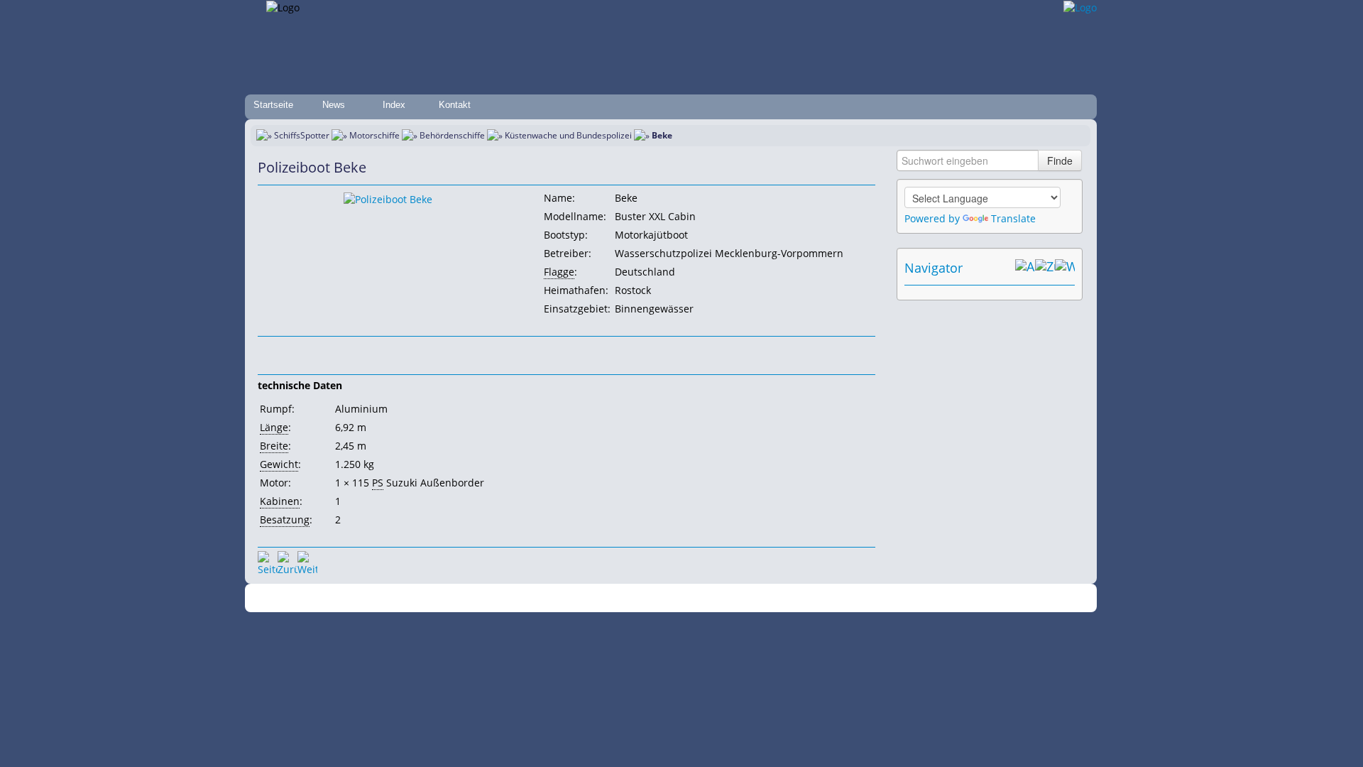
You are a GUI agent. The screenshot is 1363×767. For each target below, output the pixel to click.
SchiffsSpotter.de (476, 598)
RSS (876, 598)
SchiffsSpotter (301, 135)
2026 (429, 598)
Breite (274, 445)
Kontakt (455, 104)
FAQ (738, 598)
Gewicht (279, 464)
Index (394, 104)
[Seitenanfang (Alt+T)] (268, 561)
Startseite (273, 104)
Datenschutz (598, 598)
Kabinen (280, 501)
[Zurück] (287, 561)
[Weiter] (307, 561)
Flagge (559, 271)
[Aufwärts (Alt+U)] (1025, 268)
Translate (1013, 218)
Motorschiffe (374, 135)
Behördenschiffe (452, 135)
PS (377, 482)
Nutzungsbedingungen (676, 598)
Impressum (541, 598)
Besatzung (285, 519)
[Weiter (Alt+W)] (1065, 268)
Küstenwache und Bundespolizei (568, 135)
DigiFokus (840, 598)
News (333, 104)
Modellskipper (784, 598)
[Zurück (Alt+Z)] (1045, 268)
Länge (274, 427)
